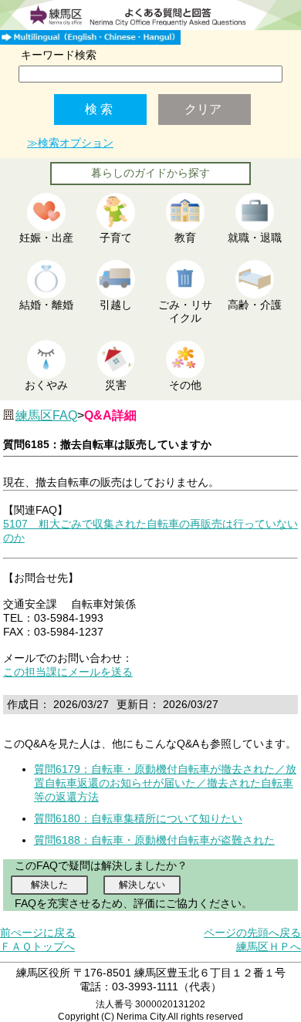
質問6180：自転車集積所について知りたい (138, 818)
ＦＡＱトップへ (37, 946)
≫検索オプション (70, 143)
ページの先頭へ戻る (252, 932)
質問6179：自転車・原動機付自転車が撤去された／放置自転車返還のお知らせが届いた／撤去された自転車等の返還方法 (165, 783)
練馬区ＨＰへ (268, 946)
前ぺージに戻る (38, 932)
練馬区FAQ (46, 415)
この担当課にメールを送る (68, 672)
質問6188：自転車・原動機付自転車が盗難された (154, 840)
